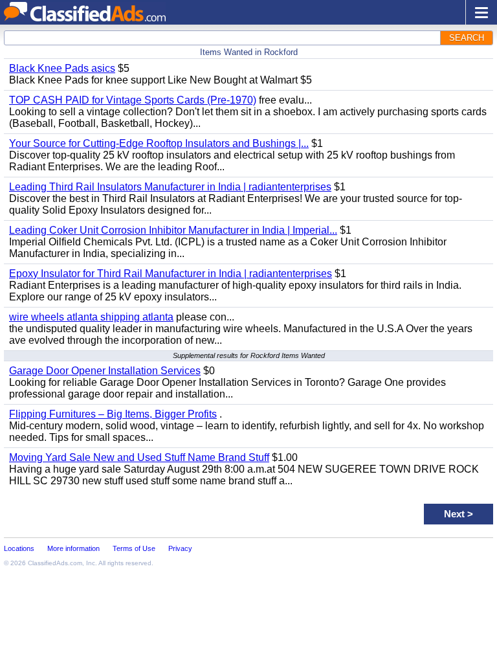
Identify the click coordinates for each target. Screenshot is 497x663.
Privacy (180, 548)
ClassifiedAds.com (55, 563)
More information (73, 548)
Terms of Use (134, 548)
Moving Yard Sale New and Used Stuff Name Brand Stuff (139, 457)
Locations (19, 548)
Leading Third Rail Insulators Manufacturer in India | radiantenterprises (170, 186)
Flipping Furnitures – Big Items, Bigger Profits (113, 414)
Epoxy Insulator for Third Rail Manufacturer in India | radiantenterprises (170, 273)
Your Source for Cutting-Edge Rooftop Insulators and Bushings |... (159, 143)
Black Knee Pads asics (62, 68)
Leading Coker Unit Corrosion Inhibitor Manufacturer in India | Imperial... (173, 230)
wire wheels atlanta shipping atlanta (91, 316)
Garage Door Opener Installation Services (105, 370)
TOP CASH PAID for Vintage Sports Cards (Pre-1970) (132, 100)
